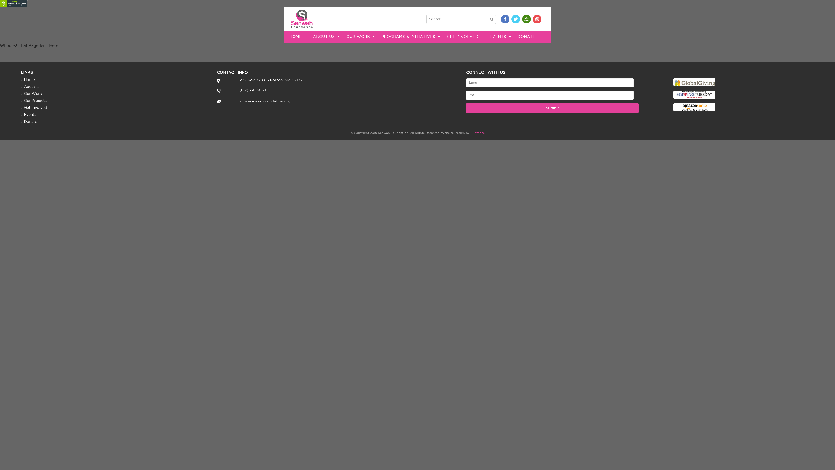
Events (498, 37)
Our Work (358, 37)
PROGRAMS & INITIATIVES (408, 37)
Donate (526, 37)
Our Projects (35, 100)
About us (324, 37)
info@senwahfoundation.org (264, 101)
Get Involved (462, 37)
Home (295, 37)
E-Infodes (477, 133)
